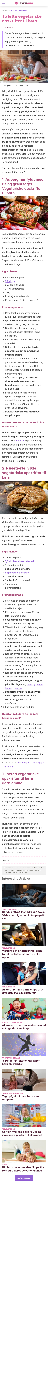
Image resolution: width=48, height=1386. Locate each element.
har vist (20, 440)
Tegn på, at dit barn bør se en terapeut (20, 1098)
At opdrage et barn (11, 1058)
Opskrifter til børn (20, 10)
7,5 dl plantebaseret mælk (20, 561)
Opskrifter (6, 10)
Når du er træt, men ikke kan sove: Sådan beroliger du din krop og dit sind (23, 915)
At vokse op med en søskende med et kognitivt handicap (24, 1027)
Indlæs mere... (24, 1178)
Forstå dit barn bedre (12, 1022)
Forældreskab (8, 948)
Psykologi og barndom (12, 1093)
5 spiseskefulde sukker (17, 572)
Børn (4, 1165)
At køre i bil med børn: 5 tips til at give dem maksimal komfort (22, 991)
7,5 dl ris (10, 281)
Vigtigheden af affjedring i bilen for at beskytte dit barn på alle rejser (22, 954)
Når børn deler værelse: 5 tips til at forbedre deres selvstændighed (23, 1169)
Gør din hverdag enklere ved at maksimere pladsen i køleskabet (22, 1133)
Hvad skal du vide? (10, 909)
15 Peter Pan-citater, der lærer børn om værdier (21, 1062)
